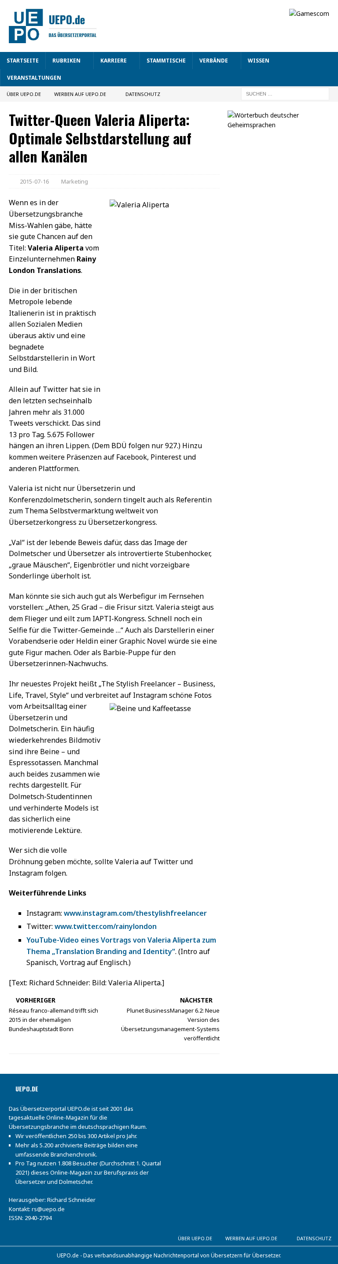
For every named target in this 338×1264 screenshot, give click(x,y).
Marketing (74, 181)
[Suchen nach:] (285, 93)
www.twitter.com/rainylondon (106, 926)
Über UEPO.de (24, 94)
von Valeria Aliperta (167, 940)
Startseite (23, 60)
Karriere (113, 60)
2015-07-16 (34, 181)
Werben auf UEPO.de (80, 94)
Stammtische (166, 60)
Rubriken (66, 60)
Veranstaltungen (34, 77)
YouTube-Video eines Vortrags (79, 940)
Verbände (213, 60)
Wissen (258, 60)
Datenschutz (142, 94)
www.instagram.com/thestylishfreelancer (135, 913)
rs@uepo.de (48, 1209)
